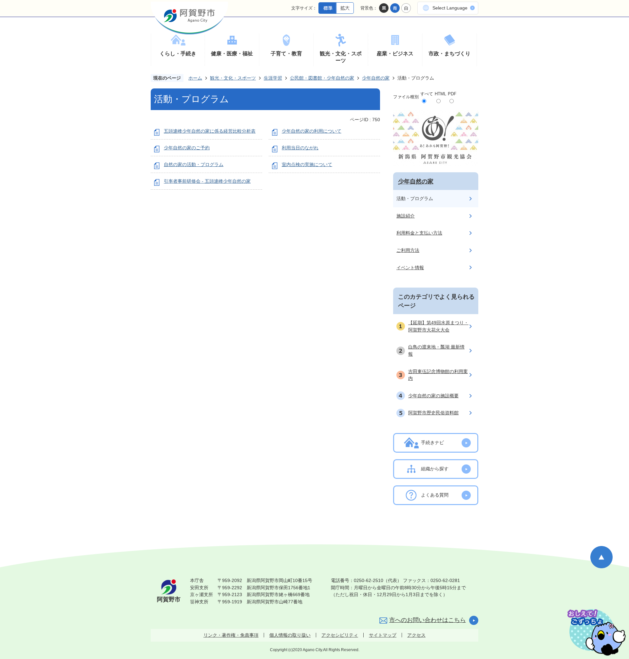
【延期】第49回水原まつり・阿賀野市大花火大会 (438, 326)
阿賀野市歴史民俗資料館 (433, 412)
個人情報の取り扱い (290, 635)
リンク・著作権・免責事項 (230, 635)
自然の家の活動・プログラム (193, 164)
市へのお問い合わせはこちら (427, 620)
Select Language (449, 7)
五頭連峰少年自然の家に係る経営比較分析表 (210, 131)
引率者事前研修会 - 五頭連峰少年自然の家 (207, 181)
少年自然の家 (376, 78)
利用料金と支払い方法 (419, 232)
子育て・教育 (286, 53)
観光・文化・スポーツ (341, 57)
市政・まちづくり (449, 53)
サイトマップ (382, 635)
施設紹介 (405, 215)
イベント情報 (410, 267)
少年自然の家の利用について (311, 131)
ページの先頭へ (601, 557)
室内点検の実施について (307, 164)
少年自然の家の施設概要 (433, 395)
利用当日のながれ (300, 147)
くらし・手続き (178, 53)
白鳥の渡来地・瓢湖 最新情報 (436, 350)
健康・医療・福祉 (232, 53)
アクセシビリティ (339, 635)
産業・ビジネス (395, 53)
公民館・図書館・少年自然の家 (322, 78)
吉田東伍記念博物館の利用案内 (438, 375)
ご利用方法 (407, 250)
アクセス (416, 635)
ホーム (195, 78)
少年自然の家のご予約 (187, 147)
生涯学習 (273, 78)
